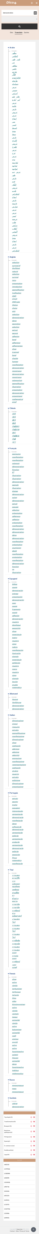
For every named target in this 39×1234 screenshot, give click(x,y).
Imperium (19, 1229)
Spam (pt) (7, 1141)
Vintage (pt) (8, 1137)
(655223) (6, 1195)
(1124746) (7, 1209)
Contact (12, 1231)
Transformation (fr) (10, 1121)
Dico (11, 32)
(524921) (6, 1200)
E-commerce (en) (9, 1145)
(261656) (6, 1191)
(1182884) (7, 1173)
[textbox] (20, 13)
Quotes (26, 32)
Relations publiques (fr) (8, 1131)
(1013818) (7, 1182)
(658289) (6, 1178)
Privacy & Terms (24, 1231)
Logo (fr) (6, 1154)
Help (17, 1231)
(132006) (6, 1213)
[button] (32, 3)
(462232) (6, 1164)
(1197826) (7, 1169)
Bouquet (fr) (8, 1126)
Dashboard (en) (8, 1150)
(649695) (6, 1218)
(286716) (6, 1187)
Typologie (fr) (8, 1117)
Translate (18, 32)
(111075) (6, 1204)
